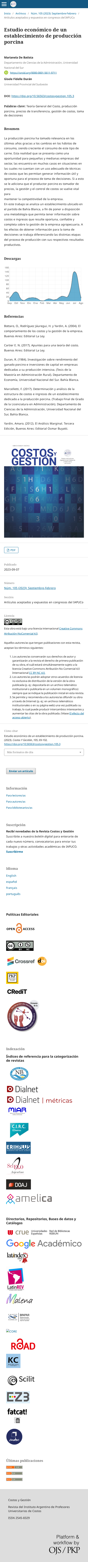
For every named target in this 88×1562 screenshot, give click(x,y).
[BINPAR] (18, 1323)
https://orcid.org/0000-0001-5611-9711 (33, 72)
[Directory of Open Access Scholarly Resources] (44, 1345)
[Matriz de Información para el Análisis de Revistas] (44, 1112)
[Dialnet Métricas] (44, 1100)
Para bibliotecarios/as (19, 807)
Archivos (21, 13)
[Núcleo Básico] (44, 1075)
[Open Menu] (4, 4)
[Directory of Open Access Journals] (44, 1185)
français (11, 888)
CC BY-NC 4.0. (37, 673)
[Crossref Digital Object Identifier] (26, 966)
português (13, 894)
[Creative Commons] (20, 950)
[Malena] (44, 1299)
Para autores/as (15, 801)
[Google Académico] (44, 1245)
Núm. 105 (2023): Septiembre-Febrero (53, 13)
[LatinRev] (44, 1280)
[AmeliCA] (29, 1203)
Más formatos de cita (20, 752)
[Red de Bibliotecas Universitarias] (44, 1233)
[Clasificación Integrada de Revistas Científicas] (44, 1131)
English (11, 875)
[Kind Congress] (13, 1367)
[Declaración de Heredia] (23, 1032)
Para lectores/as (16, 795)
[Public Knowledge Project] (12, 983)
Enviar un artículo (21, 771)
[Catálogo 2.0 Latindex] (44, 1259)
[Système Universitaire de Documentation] (14, 1444)
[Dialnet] (44, 1089)
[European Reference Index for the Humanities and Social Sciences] (44, 1149)
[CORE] (11, 1331)
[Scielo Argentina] (44, 1166)
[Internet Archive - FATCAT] (17, 1423)
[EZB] (44, 1398)
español (11, 882)
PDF (13, 550)
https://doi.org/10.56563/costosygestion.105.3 (42, 96)
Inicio (7, 13)
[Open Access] (20, 935)
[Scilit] (44, 1380)
